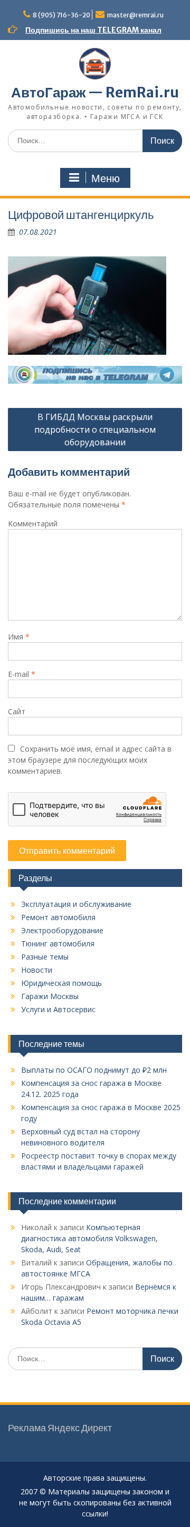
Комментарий (33, 523)
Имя (19, 637)
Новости (36, 970)
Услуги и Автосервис (58, 1009)
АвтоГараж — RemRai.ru (95, 92)
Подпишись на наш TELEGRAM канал (93, 30)
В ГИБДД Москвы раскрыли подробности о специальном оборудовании (95, 429)
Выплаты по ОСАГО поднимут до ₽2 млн (94, 1070)
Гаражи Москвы (50, 996)
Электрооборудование (62, 930)
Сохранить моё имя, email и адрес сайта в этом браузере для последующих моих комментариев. (90, 760)
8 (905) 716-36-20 (61, 15)
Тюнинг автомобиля (57, 944)
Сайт (16, 711)
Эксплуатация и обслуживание (76, 904)
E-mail (21, 674)
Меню (105, 178)
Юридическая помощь (61, 983)
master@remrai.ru (135, 15)
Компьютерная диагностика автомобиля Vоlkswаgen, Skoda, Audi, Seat (89, 1238)
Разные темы (45, 957)
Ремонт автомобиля (58, 917)
